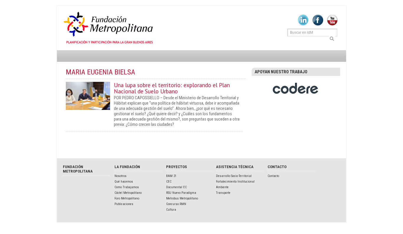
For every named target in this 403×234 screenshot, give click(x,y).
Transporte (223, 193)
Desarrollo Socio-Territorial (234, 176)
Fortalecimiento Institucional (235, 181)
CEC (168, 181)
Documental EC (176, 187)
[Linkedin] (303, 24)
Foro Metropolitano (126, 198)
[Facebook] (317, 24)
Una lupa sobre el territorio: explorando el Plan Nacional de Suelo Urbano (172, 88)
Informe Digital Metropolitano (109, 28)
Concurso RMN (176, 204)
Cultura (171, 210)
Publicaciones (123, 204)
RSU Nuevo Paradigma (181, 193)
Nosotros (120, 176)
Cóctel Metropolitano (128, 193)
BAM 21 (171, 176)
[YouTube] (332, 24)
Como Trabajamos (126, 187)
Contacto (273, 176)
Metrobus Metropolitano (182, 198)
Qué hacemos (123, 181)
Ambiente (222, 187)
